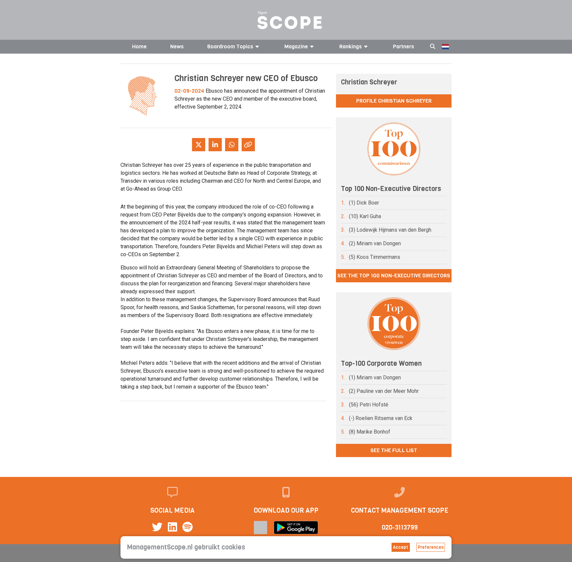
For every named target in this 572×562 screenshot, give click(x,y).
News (177, 46)
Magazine (296, 46)
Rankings (350, 46)
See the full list (393, 450)
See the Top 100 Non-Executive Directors (393, 275)
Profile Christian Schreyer (394, 100)
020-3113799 (400, 527)
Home (139, 46)
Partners (403, 46)
